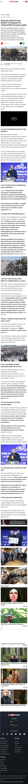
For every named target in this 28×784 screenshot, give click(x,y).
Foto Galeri (17, 743)
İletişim (2, 764)
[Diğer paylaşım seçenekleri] (26, 43)
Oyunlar (16, 745)
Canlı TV (16, 741)
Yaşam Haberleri (4, 747)
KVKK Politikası (4, 768)
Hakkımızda (3, 759)
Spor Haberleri (4, 743)
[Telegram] (19, 734)
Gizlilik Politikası (4, 770)
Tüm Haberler (4, 751)
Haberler (2, 14)
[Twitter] (2, 734)
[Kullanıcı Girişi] (23, 1)
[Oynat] (14, 53)
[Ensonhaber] (14, 1)
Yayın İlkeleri (3, 766)
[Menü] (1, 1)
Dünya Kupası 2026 (5, 753)
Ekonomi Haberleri (4, 745)
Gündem (8, 14)
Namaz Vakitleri (18, 747)
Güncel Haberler (4, 741)
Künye (2, 761)
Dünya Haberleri (4, 749)
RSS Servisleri (18, 751)
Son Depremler (18, 749)
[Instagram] (7, 734)
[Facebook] (15, 734)
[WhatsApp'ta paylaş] (23, 43)
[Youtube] (11, 734)
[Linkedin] (24, 734)
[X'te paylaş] (21, 43)
